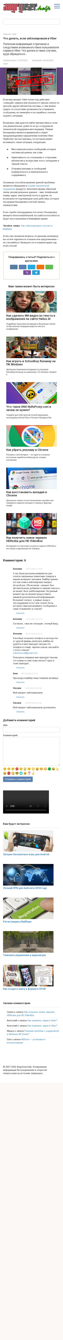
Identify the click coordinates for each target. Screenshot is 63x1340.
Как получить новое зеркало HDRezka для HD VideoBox (26, 539)
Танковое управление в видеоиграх (24, 955)
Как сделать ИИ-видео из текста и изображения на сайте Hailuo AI (30, 317)
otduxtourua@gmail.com (25, 653)
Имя (5, 725)
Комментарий (10, 735)
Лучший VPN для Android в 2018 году (25, 888)
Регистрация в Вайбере (17, 921)
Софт (5, 63)
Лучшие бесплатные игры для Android (26, 854)
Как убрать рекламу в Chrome (27, 450)
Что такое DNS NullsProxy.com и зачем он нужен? (28, 408)
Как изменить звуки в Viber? (42, 1020)
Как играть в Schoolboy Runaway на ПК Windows (31, 362)
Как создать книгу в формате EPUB (24, 988)
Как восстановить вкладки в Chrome (26, 493)
